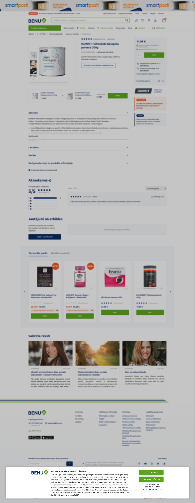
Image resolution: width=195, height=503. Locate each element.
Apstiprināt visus (151, 473)
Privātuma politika (152, 487)
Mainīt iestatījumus (151, 489)
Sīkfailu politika (152, 484)
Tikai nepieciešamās (151, 479)
